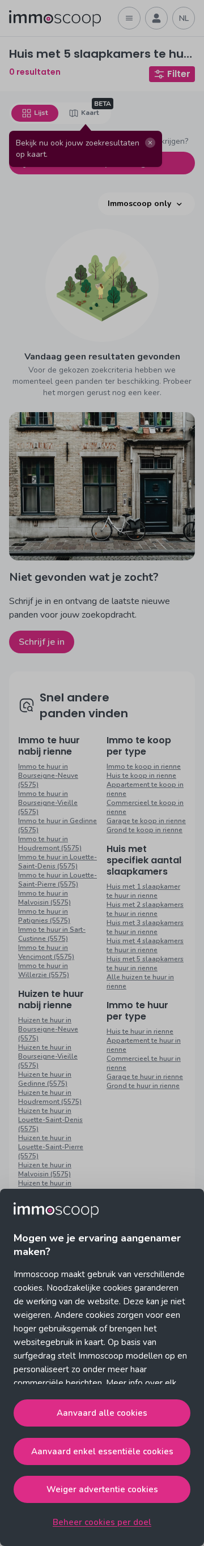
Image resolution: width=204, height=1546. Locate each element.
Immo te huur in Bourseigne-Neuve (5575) (48, 775)
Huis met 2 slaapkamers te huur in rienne (145, 909)
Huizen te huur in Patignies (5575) (44, 1188)
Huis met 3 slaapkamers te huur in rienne (145, 927)
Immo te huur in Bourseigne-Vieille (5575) (48, 802)
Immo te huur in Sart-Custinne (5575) (52, 934)
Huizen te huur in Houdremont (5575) (50, 1097)
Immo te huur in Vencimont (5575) (46, 952)
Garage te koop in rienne (146, 820)
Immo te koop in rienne (144, 766)
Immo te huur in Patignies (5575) (44, 916)
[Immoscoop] (55, 18)
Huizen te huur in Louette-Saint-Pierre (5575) (50, 1146)
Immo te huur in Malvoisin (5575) (44, 898)
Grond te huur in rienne (143, 1085)
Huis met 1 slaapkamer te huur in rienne (143, 891)
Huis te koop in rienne (141, 775)
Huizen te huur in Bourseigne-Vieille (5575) (48, 1056)
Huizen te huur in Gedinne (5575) (44, 1079)
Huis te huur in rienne (140, 1031)
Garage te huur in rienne (145, 1076)
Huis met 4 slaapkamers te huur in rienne (145, 945)
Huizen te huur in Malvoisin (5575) (44, 1169)
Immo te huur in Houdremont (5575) (50, 843)
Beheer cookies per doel (102, 1522)
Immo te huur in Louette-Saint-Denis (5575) (57, 862)
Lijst (41, 112)
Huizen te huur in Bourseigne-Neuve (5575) (48, 1029)
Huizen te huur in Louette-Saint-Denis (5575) (50, 1119)
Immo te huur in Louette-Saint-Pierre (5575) (57, 880)
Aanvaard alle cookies (102, 1413)
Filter (178, 73)
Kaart (90, 112)
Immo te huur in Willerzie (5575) (43, 970)
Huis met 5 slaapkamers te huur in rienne (145, 963)
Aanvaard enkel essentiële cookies (102, 1451)
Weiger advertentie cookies (102, 1489)
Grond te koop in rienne (144, 829)
